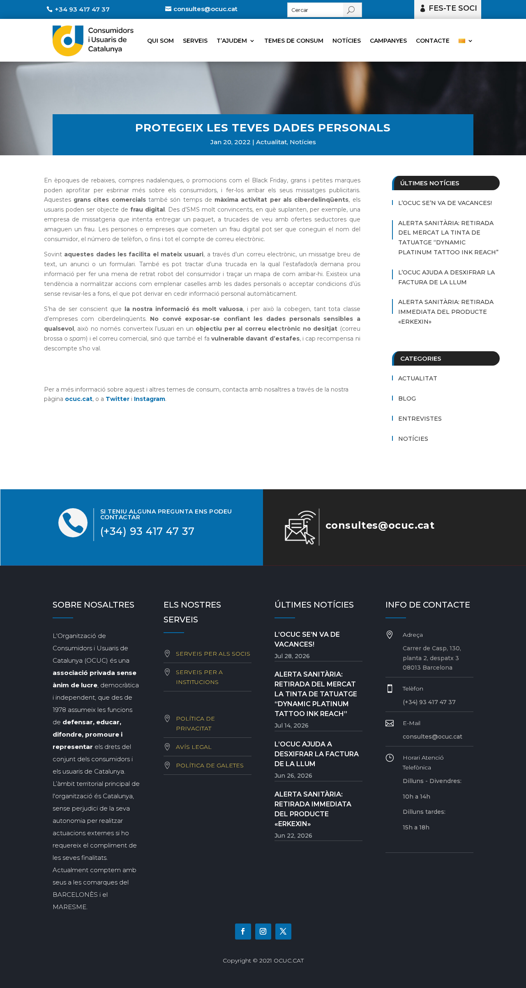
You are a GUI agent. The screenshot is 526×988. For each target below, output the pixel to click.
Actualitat (271, 142)
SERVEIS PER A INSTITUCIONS (199, 677)
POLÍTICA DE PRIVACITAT (195, 723)
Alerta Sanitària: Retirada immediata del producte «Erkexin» (446, 311)
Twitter (117, 399)
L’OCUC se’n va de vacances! (445, 203)
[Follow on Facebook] (243, 932)
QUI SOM (160, 40)
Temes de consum (293, 40)
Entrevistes (420, 418)
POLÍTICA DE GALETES (210, 765)
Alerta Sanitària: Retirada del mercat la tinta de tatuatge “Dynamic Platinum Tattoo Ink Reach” (448, 237)
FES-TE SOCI (453, 8)
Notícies (346, 40)
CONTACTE (433, 40)
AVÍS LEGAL (194, 747)
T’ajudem (232, 40)
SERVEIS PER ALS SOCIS (213, 653)
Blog (407, 398)
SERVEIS (195, 40)
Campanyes (388, 40)
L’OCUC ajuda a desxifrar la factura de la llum (446, 277)
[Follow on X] (283, 932)
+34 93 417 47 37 (82, 9)
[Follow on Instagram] (263, 932)
